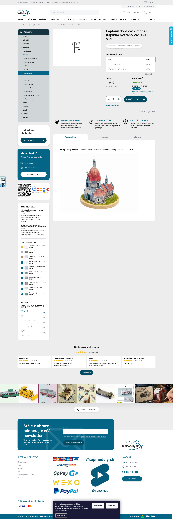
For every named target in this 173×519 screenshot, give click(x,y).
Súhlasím (111, 506)
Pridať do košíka (133, 99)
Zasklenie (27, 77)
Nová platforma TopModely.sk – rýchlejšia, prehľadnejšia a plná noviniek (33, 225)
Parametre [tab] (104, 137)
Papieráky (26, 47)
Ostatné (25, 113)
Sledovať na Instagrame (88, 409)
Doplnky (25, 55)
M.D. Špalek (27, 51)
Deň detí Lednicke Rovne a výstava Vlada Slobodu (32, 210)
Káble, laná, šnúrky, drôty (31, 95)
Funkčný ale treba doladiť (28, 321)
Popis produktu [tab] (70, 137)
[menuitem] (22, 19)
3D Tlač (26, 69)
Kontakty (40, 2)
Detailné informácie (112, 106)
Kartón (25, 102)
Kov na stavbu (28, 91)
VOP (47, 2)
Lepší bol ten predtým (27, 326)
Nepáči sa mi (24, 331)
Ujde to (23, 316)
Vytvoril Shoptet (135, 516)
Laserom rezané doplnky (31, 58)
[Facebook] (123, 471)
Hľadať (97, 12)
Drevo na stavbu (29, 88)
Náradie (25, 106)
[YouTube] (136, 471)
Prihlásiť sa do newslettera (73, 443)
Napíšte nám (132, 479)
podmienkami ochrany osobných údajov (93, 437)
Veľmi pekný (24, 311)
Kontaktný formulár (33, 174)
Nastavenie (61, 515)
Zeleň (25, 110)
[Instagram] (127, 471)
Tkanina (26, 80)
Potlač (26, 66)
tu (66, 511)
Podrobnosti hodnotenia (133, 45)
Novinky (25, 36)
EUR (149, 2)
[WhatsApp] (131, 471)
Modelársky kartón (29, 62)
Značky (25, 117)
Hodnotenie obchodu (86, 347)
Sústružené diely (29, 84)
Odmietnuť (98, 506)
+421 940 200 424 (32, 168)
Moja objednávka (23, 2)
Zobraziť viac (86, 372)
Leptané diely (28, 73)
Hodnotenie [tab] (137, 137)
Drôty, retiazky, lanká (30, 99)
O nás (33, 2)
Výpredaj (26, 40)
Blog (74, 2)
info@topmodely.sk (32, 163)
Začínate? (26, 44)
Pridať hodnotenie (28, 140)
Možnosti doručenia (142, 92)
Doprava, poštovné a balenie (61, 2)
